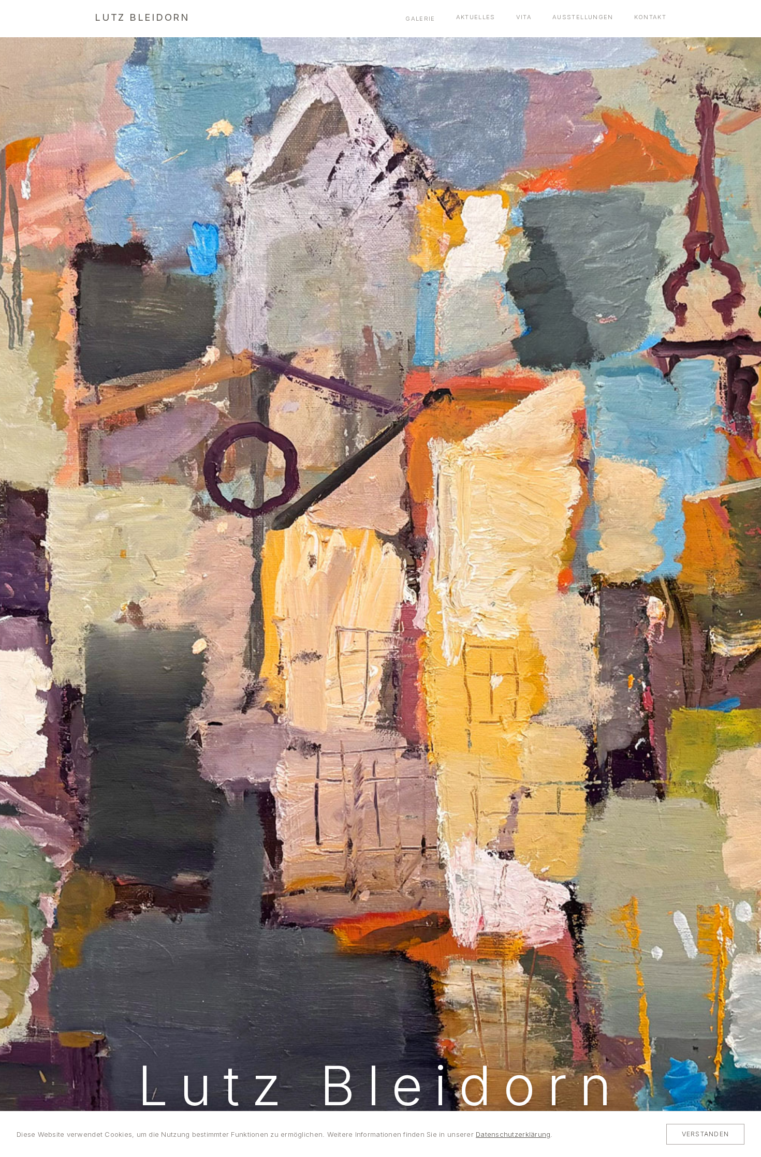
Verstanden (705, 1134)
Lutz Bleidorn (142, 17)
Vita (524, 17)
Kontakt (650, 17)
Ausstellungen (582, 17)
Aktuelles (475, 17)
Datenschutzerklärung (513, 1134)
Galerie (420, 18)
